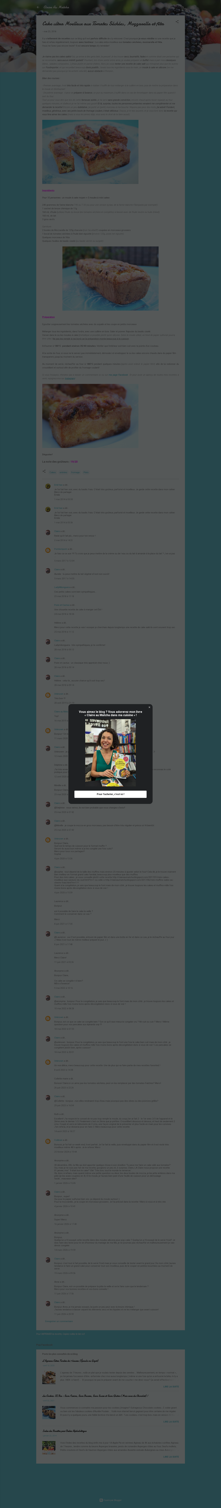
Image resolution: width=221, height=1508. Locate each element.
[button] (149, 707)
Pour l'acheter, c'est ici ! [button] (110, 794)
